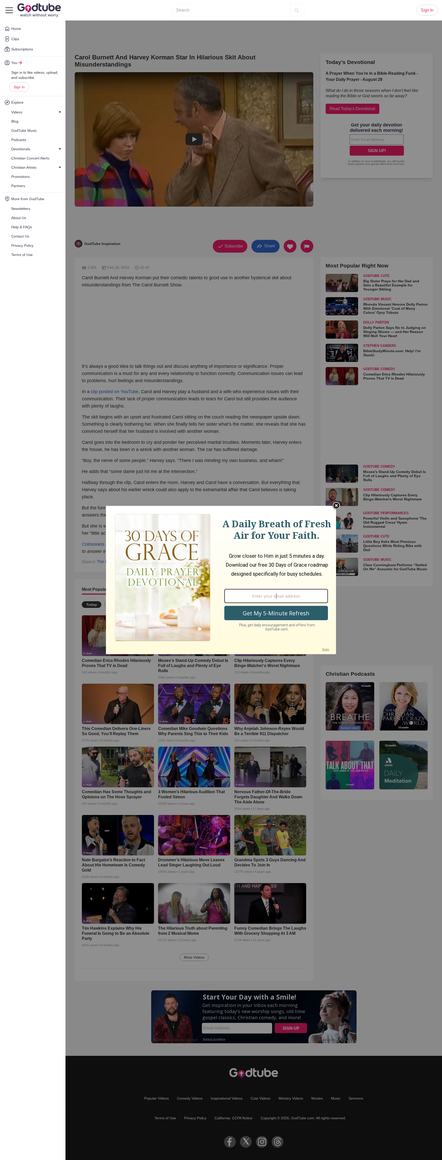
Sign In (19, 87)
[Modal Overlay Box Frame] (221, 580)
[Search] (297, 10)
